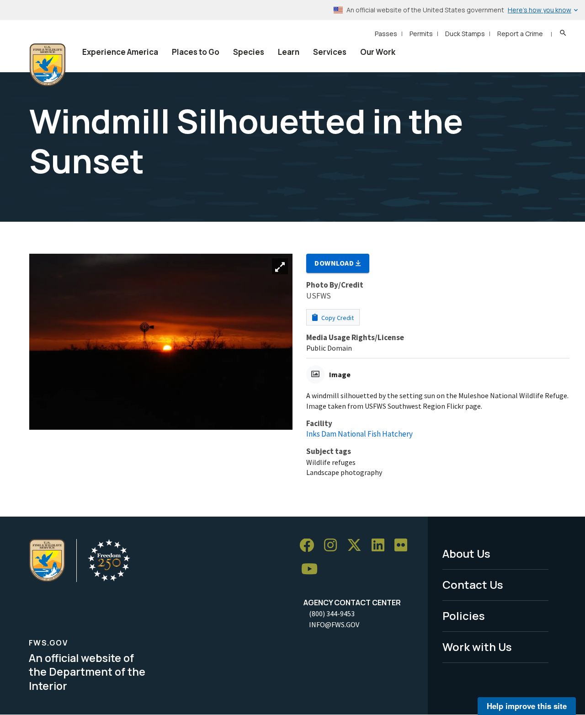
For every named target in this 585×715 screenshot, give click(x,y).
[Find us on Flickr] (404, 546)
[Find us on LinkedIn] (381, 546)
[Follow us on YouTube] (312, 569)
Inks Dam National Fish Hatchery (359, 434)
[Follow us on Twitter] (357, 546)
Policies (463, 615)
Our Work (377, 52)
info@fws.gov (334, 624)
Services (329, 52)
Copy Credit (337, 318)
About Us (466, 553)
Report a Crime (520, 33)
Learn (288, 52)
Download (335, 262)
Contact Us (472, 584)
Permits (421, 33)
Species (248, 52)
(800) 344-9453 (332, 613)
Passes (386, 33)
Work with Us (477, 646)
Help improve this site (527, 705)
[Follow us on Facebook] (309, 546)
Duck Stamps (465, 33)
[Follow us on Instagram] (333, 546)
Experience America (120, 52)
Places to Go (195, 52)
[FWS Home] (47, 65)
